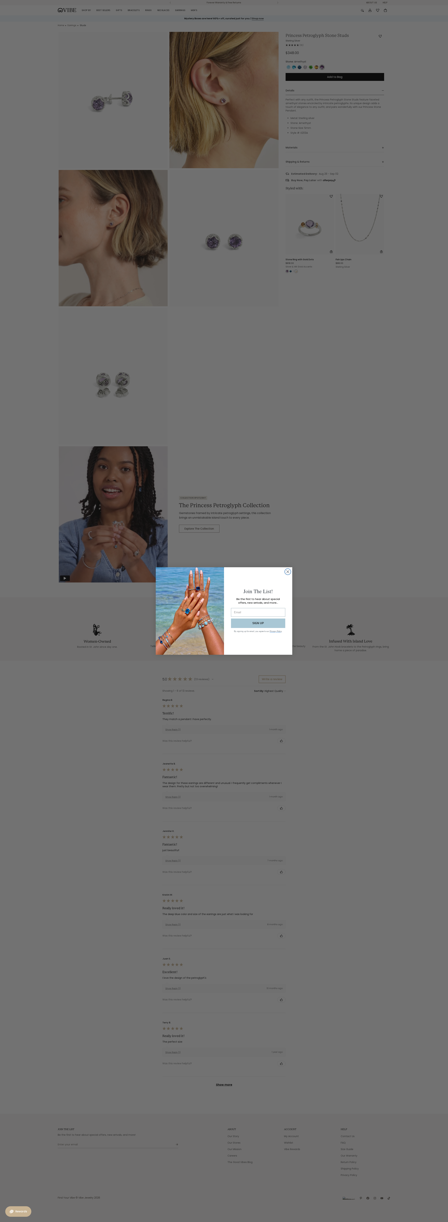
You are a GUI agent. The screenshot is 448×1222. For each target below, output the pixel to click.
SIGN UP (258, 623)
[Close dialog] (288, 572)
